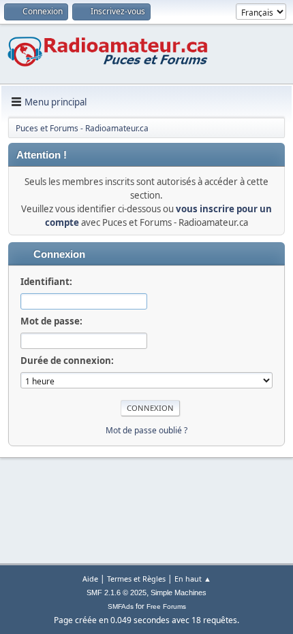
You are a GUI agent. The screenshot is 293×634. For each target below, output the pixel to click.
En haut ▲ (192, 578)
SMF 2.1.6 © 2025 (116, 592)
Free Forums (166, 606)
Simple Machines (178, 592)
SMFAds (121, 606)
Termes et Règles (136, 578)
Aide (90, 578)
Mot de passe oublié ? (146, 430)
